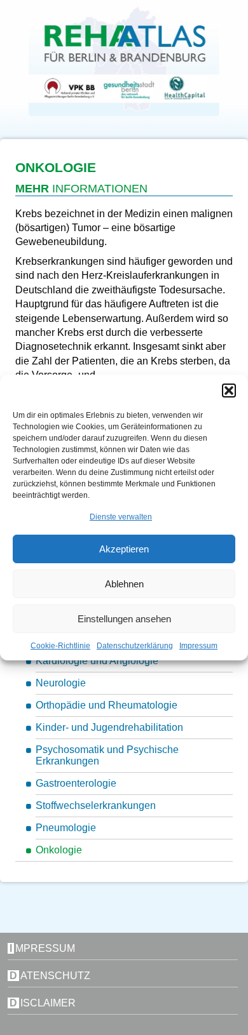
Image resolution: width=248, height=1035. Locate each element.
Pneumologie (66, 827)
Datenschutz (50, 975)
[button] (229, 390)
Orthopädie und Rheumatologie (106, 705)
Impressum (198, 645)
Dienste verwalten (121, 516)
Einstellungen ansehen (124, 618)
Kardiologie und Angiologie (97, 660)
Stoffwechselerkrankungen (96, 805)
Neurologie (61, 683)
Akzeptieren (124, 549)
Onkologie (59, 850)
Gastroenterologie (76, 783)
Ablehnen (124, 583)
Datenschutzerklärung (135, 645)
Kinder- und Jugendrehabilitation (109, 727)
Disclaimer (43, 1003)
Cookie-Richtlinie (60, 645)
